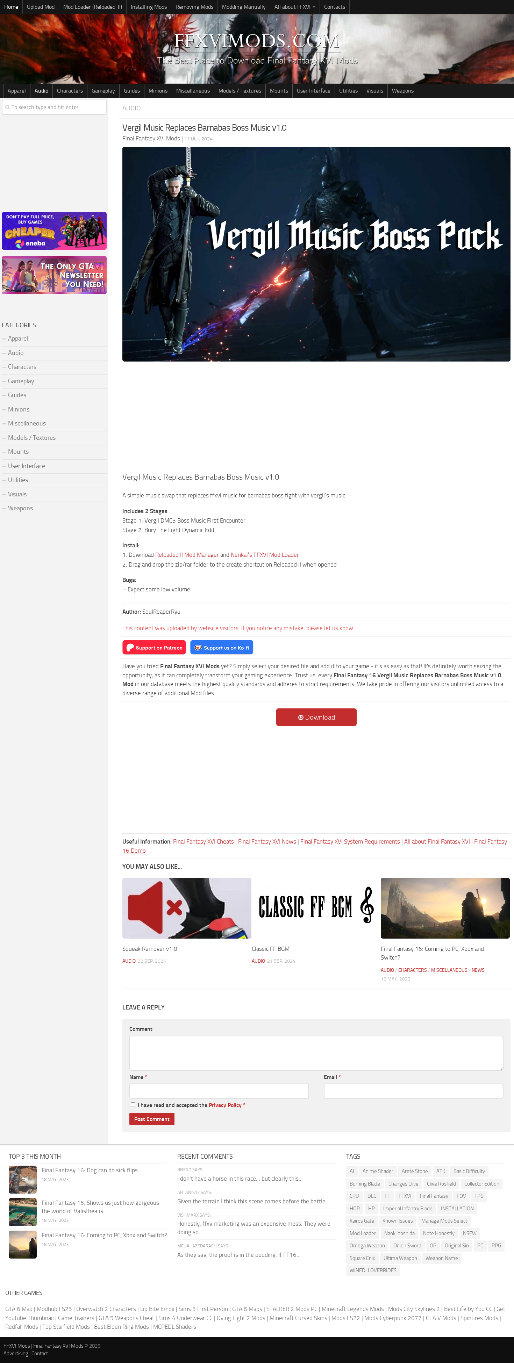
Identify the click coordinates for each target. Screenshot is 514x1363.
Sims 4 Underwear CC (185, 1317)
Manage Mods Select (444, 1221)
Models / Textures (240, 90)
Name (138, 1077)
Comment (140, 1029)
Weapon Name (442, 1258)
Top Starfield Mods (66, 1326)
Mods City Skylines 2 (414, 1308)
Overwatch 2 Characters (106, 1308)
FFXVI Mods (16, 1346)
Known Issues (398, 1221)
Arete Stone (415, 1171)
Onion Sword (407, 1245)
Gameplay (103, 90)
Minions (158, 90)
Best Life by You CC (468, 1308)
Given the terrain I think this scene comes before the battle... (253, 1201)
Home (11, 6)
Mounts (279, 90)
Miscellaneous (193, 90)
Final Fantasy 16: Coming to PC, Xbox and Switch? (104, 1235)
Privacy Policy (225, 1105)
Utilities (348, 90)
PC (480, 1245)
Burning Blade (365, 1184)
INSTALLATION (457, 1208)
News (478, 970)
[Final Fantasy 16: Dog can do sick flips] (23, 1180)
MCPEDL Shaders (174, 1326)
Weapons (403, 90)
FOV (461, 1196)
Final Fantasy (434, 1196)
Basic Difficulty (469, 1171)
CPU (354, 1196)
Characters (70, 90)
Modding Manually (244, 6)
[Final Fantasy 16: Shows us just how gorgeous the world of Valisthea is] (23, 1212)
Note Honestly (439, 1233)
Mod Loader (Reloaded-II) (92, 6)
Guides (132, 90)
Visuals (374, 90)
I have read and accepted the (191, 1105)
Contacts (334, 6)
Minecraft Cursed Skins (298, 1317)
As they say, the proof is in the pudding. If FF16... (239, 1254)
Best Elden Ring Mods (121, 1326)
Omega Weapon (367, 1245)
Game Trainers (76, 1317)
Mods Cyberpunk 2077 (393, 1317)
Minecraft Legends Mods (353, 1308)
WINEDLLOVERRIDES (373, 1270)
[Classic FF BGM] (316, 908)
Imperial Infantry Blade (408, 1208)
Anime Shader (378, 1171)
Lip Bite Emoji (157, 1308)
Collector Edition (481, 1184)
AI (352, 1171)
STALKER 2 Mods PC (291, 1308)
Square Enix (362, 1258)
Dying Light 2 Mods (241, 1317)
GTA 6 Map (19, 1308)
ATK (440, 1171)
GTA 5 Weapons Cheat (126, 1317)
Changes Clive (403, 1184)
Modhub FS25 (54, 1308)
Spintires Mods (479, 1317)
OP (433, 1245)
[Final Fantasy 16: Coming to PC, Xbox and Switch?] (445, 908)
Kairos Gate (362, 1221)
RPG (496, 1245)
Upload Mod (41, 6)
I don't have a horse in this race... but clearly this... (240, 1178)
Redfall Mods (21, 1326)
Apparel (17, 90)
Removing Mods (194, 6)
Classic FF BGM (271, 948)
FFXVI (405, 1196)
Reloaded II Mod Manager (187, 554)
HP (371, 1208)
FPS (478, 1196)
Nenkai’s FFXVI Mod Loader (265, 554)
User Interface (313, 90)
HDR (355, 1208)
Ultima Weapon (400, 1258)
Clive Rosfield (441, 1184)
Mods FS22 (345, 1317)
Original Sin (457, 1245)
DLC (371, 1196)
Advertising (15, 1353)
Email (332, 1077)
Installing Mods (149, 6)
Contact (39, 1353)
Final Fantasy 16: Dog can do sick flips (90, 1170)
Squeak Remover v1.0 (149, 948)
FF (387, 1196)
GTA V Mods (441, 1317)
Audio (41, 90)
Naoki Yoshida (399, 1233)
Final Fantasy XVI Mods (58, 1346)
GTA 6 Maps (247, 1308)
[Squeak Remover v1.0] (186, 908)
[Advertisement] (316, 419)
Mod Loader (363, 1233)
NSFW (470, 1233)
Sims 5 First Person (203, 1308)
